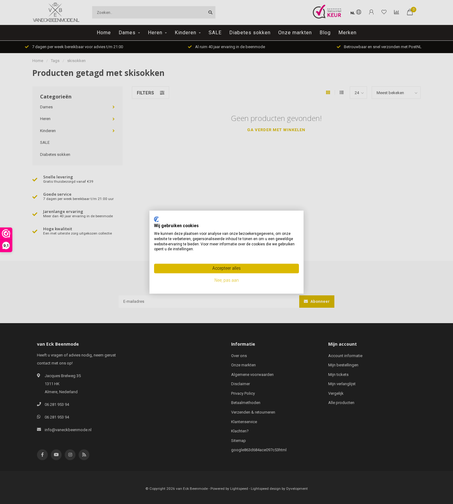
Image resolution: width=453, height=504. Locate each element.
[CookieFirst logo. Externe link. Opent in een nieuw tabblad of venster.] (156, 219)
